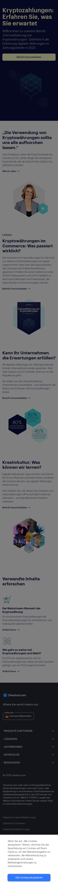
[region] (29, 860)
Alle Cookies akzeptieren (29, 877)
